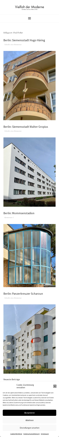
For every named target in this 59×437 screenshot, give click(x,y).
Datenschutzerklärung (31, 434)
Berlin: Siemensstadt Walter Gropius (25, 127)
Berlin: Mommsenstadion (18, 213)
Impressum (45, 434)
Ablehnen (30, 420)
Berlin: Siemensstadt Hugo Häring (24, 40)
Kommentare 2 (9, 217)
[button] (55, 386)
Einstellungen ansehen (29, 427)
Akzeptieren (29, 412)
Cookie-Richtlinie (16, 434)
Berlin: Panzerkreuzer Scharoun (23, 293)
